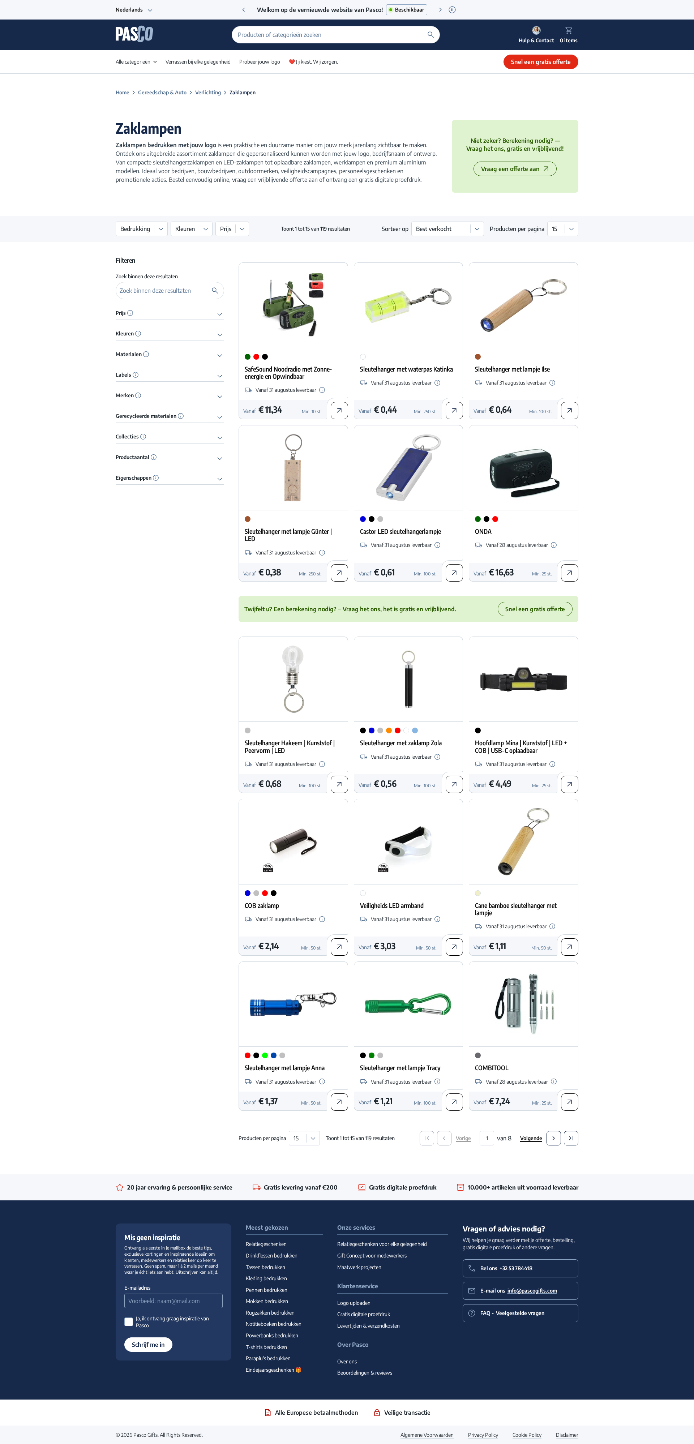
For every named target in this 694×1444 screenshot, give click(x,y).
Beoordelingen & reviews (364, 1373)
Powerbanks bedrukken (272, 1335)
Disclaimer (567, 1435)
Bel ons (506, 1268)
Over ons (347, 1361)
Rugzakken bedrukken (270, 1313)
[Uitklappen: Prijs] (219, 313)
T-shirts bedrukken (266, 1347)
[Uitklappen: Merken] (219, 396)
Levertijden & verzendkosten (368, 1326)
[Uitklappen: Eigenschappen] (219, 478)
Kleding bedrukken (266, 1278)
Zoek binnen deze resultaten (147, 276)
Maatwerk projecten (359, 1267)
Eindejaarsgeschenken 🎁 (273, 1370)
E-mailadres (137, 1288)
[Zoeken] (430, 34)
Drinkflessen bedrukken (271, 1255)
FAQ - (512, 1313)
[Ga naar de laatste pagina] (571, 1138)
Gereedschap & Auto (162, 92)
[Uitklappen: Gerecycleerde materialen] (219, 416)
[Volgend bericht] (441, 10)
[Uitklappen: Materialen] (219, 355)
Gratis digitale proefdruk (363, 1314)
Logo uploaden (353, 1303)
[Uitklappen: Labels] (219, 375)
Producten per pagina (517, 228)
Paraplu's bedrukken (268, 1358)
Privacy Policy (483, 1435)
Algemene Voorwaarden (427, 1435)
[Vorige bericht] (244, 10)
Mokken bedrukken (267, 1301)
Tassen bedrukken (265, 1267)
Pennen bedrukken (266, 1290)
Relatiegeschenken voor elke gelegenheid (382, 1244)
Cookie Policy (527, 1435)
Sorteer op (395, 228)
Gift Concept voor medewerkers (372, 1255)
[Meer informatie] (130, 313)
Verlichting (208, 92)
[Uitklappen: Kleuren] (219, 334)
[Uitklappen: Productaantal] (219, 458)
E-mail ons (518, 1290)
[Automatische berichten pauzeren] (452, 9)
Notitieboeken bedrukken (273, 1324)
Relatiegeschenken (266, 1244)
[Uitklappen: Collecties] (219, 437)
